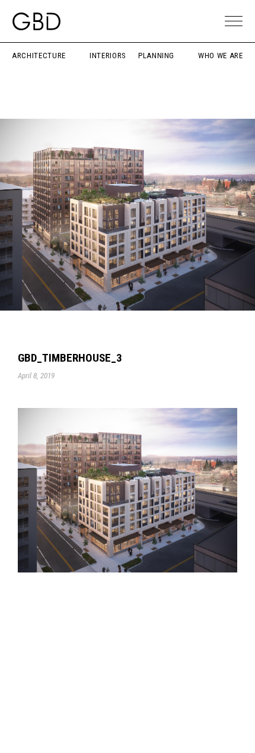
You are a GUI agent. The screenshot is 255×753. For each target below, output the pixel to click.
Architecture (39, 55)
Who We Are (220, 55)
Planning (156, 55)
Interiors (108, 55)
